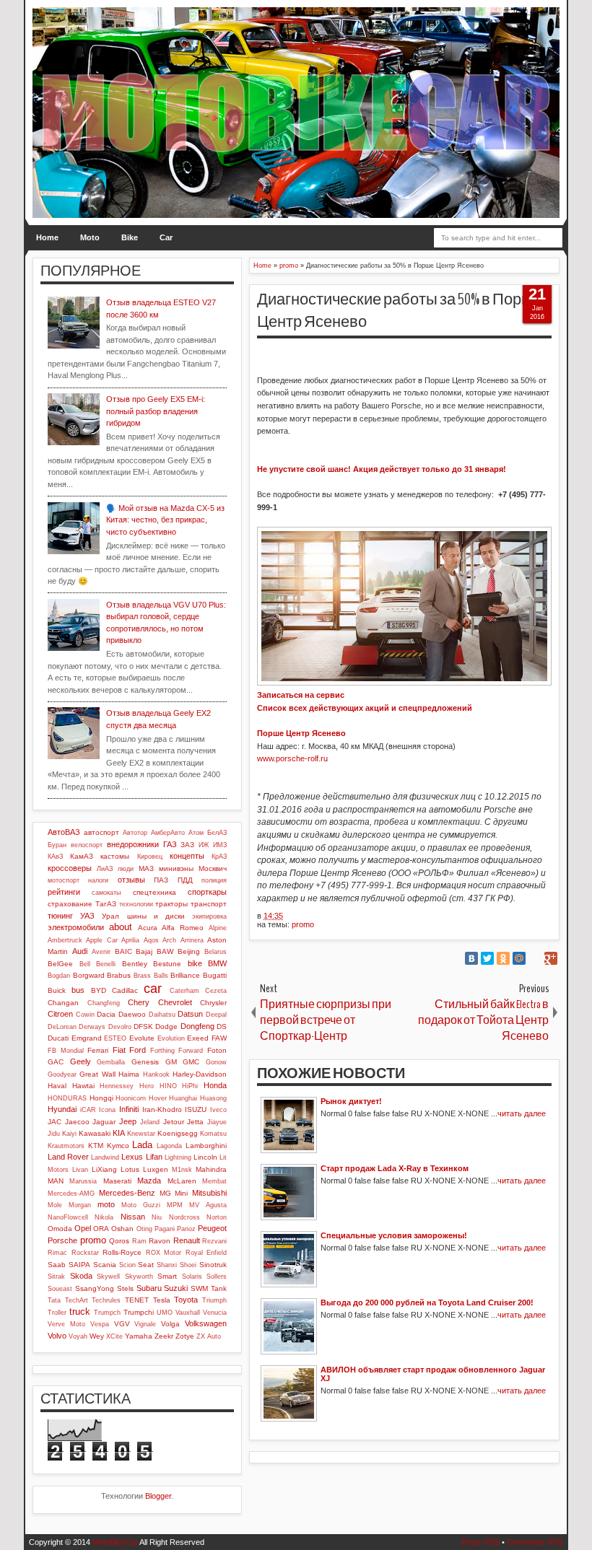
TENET (137, 1300)
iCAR (88, 1109)
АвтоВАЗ (64, 832)
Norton (216, 1217)
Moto (90, 237)
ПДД (185, 880)
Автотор (135, 832)
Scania (104, 1265)
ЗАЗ (187, 845)
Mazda (149, 1180)
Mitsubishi (209, 1192)
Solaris (192, 1276)
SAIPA (79, 1265)
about (120, 926)
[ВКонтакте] (471, 958)
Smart (167, 1276)
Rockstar (85, 1252)
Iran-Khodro (162, 1109)
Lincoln (205, 1157)
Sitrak (56, 1276)
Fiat (119, 1050)
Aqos (151, 940)
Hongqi (101, 1098)
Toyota (186, 1299)
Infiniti (129, 1109)
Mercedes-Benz (127, 1192)
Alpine (218, 928)
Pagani (164, 1228)
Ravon (159, 1241)
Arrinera (192, 940)
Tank (219, 1288)
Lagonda (169, 1146)
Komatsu (213, 1133)
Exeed (198, 1038)
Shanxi (167, 1265)
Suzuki (176, 1288)
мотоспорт (63, 880)
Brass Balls (151, 975)
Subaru (149, 1288)
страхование (70, 904)
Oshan (122, 1228)
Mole (55, 1205)
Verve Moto (66, 1324)
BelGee (60, 964)
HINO (168, 1086)
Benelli (106, 964)
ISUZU (195, 1109)
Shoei (188, 1265)
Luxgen (155, 1169)
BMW (217, 963)
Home (47, 237)
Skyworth (139, 1276)
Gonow (216, 1062)
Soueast (60, 1288)
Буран (57, 845)
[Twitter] (487, 958)
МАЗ (146, 868)
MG (165, 1193)
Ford (137, 1050)
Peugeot (212, 1228)
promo (303, 924)
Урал (110, 916)
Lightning (178, 1157)
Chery (138, 1002)
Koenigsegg (177, 1133)
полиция (214, 880)
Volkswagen (206, 1323)
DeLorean (62, 1026)
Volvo (57, 1335)
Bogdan (59, 975)
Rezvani (214, 1241)
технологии (136, 904)
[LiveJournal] (534, 958)
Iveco (218, 1109)
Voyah (78, 1336)
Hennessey (117, 1086)
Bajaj (144, 951)
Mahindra (211, 1169)
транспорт (209, 904)
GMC (191, 1062)
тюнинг (60, 915)
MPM (175, 1205)
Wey (97, 1336)
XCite (114, 1336)
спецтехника (154, 892)
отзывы (131, 879)
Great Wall (97, 1074)
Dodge (166, 1026)
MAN (56, 1181)
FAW (219, 1038)
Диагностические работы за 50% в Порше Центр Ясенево (400, 311)
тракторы (171, 904)
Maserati (117, 1181)
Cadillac (125, 990)
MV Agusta (208, 1205)
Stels (125, 1288)
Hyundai (62, 1109)
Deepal (216, 1014)
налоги (98, 880)
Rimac (57, 1252)
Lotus (130, 1169)
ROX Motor (164, 1252)
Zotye (184, 1336)
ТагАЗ (105, 904)
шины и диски (156, 916)
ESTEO (115, 1038)
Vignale (145, 1324)
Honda (215, 1085)
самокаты (106, 892)
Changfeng (103, 1003)
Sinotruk (213, 1265)
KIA (119, 1133)
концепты (187, 855)
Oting (144, 1228)
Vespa (99, 1324)
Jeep (127, 1121)
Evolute (141, 1038)
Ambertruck (65, 940)
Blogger (158, 1496)
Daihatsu (162, 1014)
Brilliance (185, 975)
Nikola (104, 1217)
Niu (157, 1217)
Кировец (149, 856)
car (153, 988)
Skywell (108, 1276)
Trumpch (107, 1312)
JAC (54, 1122)
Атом (196, 832)
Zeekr (163, 1336)
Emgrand (86, 1038)
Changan (63, 1003)
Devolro (119, 1026)
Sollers (216, 1276)
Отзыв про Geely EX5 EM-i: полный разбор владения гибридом (155, 411)
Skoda (81, 1275)
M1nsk (182, 1169)
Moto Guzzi (140, 1205)
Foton (217, 1050)
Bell (84, 964)
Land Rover (68, 1156)
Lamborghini (206, 1146)
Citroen (60, 1014)
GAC (56, 1062)
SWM (199, 1288)
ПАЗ (161, 880)
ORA (101, 1228)
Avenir (101, 951)
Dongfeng (197, 1026)
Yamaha (138, 1336)
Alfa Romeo (183, 928)
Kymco (118, 1146)
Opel (82, 1228)
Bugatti (215, 975)
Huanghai (183, 1098)
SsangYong (94, 1288)
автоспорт (101, 832)
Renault (186, 1240)
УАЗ (87, 915)
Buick (57, 990)
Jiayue (217, 1122)
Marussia (83, 1181)
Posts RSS (480, 1542)
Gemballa (111, 1062)
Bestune (167, 964)
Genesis (145, 1062)
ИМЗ (220, 845)
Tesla (161, 1300)
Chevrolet (175, 1002)
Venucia (215, 1312)
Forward (190, 1050)
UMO (165, 1312)
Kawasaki (94, 1133)
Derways (92, 1026)
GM (171, 1062)
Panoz (186, 1228)
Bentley (134, 964)
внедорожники (133, 844)
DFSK (143, 1026)
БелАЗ (217, 832)
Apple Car (101, 940)
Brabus (119, 975)
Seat (146, 1265)
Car (166, 237)
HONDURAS (67, 1098)
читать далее (521, 1113)
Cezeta (216, 990)
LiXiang (104, 1169)
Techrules (106, 1300)
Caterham (184, 990)
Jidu (54, 1133)
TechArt (76, 1300)
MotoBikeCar (115, 1542)
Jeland (150, 1122)
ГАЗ (170, 844)
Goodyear (62, 1074)
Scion (127, 1265)
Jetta (195, 1122)
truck (79, 1311)
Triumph (214, 1300)
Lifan (154, 1156)
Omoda (60, 1228)
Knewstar (141, 1133)
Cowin (85, 1014)
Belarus (215, 951)
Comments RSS (535, 1542)
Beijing (189, 951)
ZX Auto (208, 1336)
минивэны (176, 868)
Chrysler (213, 1003)
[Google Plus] (550, 958)
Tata (54, 1300)
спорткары (207, 892)
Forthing (162, 1050)
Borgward (89, 975)
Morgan (80, 1205)
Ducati (58, 1038)
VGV (122, 1324)
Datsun (190, 1014)
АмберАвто (168, 832)
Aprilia (130, 940)
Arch (169, 940)
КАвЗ (55, 856)
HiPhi (190, 1086)
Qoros (119, 1241)
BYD (98, 990)
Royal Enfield (206, 1252)
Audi (79, 951)
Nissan (133, 1216)
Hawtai (83, 1086)
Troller (57, 1312)
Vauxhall (187, 1312)
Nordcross (184, 1217)
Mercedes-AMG (71, 1193)
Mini (181, 1193)
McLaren (181, 1181)
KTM (95, 1146)
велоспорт (87, 845)
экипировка (209, 916)
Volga (170, 1324)
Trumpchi (138, 1312)
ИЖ (204, 845)
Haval (57, 1086)
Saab (57, 1265)
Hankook (156, 1074)
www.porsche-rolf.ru (292, 758)
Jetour (173, 1122)
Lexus (132, 1156)
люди (126, 868)
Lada (142, 1144)
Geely (80, 1061)
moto (106, 1204)
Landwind (105, 1157)
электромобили (76, 927)
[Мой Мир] (519, 958)
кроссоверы (70, 868)
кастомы (114, 856)
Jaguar (104, 1122)
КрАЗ (219, 856)
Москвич (213, 868)
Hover (158, 1098)
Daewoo (132, 1014)
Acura (147, 928)
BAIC (123, 951)
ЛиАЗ (105, 868)
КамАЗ (81, 856)
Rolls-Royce (122, 1252)
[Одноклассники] (503, 958)
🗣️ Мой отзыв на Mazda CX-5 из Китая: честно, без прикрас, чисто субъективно (165, 520)
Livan (80, 1169)
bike (195, 963)
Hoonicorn (131, 1098)
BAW (165, 951)
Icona (107, 1109)
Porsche (62, 1240)
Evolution (171, 1038)
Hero (146, 1086)
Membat (214, 1181)
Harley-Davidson (200, 1074)
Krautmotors (66, 1146)
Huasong (213, 1098)
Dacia (106, 1014)
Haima (128, 1074)
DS (222, 1026)
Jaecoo (77, 1122)
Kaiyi (69, 1133)
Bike (129, 237)
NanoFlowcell (68, 1217)
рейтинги (64, 892)
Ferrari (97, 1050)
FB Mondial (66, 1050)
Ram (139, 1241)
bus (77, 990)
